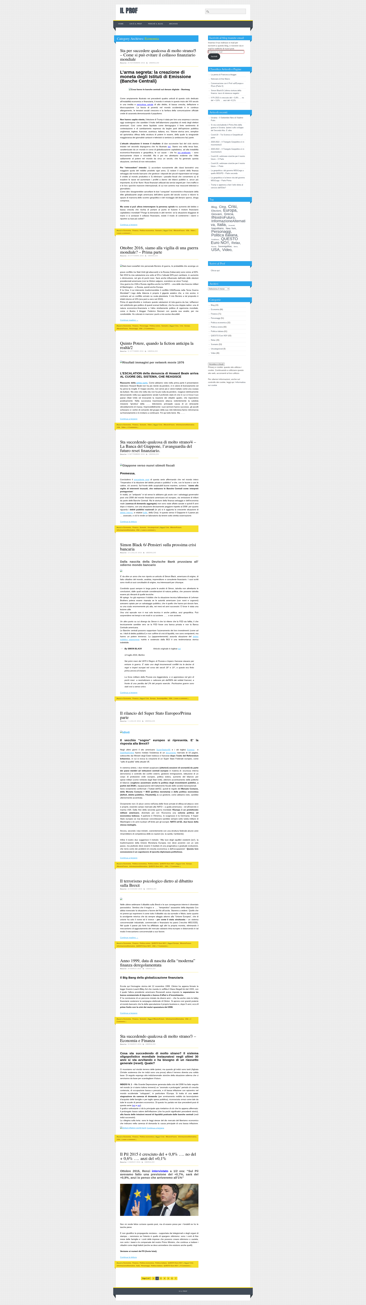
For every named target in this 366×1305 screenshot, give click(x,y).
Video (193, 230)
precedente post (141, 479)
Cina (176, 326)
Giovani (216, 214)
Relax (235, 243)
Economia (127, 230)
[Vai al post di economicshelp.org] (133, 1128)
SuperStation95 (163, 750)
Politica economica (147, 230)
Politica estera (155, 326)
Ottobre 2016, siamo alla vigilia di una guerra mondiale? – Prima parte (159, 250)
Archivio (173, 24)
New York (231, 228)
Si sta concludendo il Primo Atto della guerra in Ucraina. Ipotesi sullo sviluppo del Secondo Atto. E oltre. (227, 128)
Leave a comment (123, 233)
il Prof (129, 10)
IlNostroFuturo (179, 230)
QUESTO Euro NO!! (167, 864)
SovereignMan (162, 698)
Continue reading (129, 320)
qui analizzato (184, 152)
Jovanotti (231, 225)
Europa (187, 326)
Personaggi (144, 326)
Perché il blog (155, 24)
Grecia (228, 214)
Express (190, 750)
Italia (138, 1266)
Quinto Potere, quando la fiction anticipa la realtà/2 (156, 345)
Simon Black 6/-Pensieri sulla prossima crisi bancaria (158, 547)
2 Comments (149, 328)
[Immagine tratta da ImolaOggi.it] (159, 732)
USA (187, 230)
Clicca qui (215, 270)
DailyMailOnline (127, 753)
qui (169, 146)
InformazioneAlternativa (185, 425)
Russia (213, 246)
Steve (236, 246)
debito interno (126, 512)
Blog (214, 206)
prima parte (142, 383)
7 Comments (174, 866)
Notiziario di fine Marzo (220, 79)
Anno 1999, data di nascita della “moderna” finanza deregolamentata (157, 963)
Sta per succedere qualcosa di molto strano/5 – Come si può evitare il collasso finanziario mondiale (158, 55)
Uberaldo (154, 63)
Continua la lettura (128, 521)
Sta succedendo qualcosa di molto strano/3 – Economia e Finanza (158, 1038)
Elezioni (216, 210)
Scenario (158, 230)
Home (121, 24)
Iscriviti (214, 56)
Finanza (135, 230)
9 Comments (185, 1266)
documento (171, 753)
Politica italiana (161, 1263)
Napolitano (217, 228)
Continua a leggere (128, 225)
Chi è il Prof (136, 24)
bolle (145, 512)
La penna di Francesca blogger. (224, 75)
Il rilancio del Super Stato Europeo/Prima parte (155, 715)
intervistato (160, 1171)
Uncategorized (153, 527)
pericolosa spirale (145, 104)
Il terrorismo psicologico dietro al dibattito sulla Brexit (156, 883)
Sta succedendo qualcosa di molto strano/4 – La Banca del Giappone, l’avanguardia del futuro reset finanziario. (158, 446)
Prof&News (215, 239)
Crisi (170, 230)
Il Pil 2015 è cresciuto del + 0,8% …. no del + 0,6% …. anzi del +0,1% (158, 1156)
